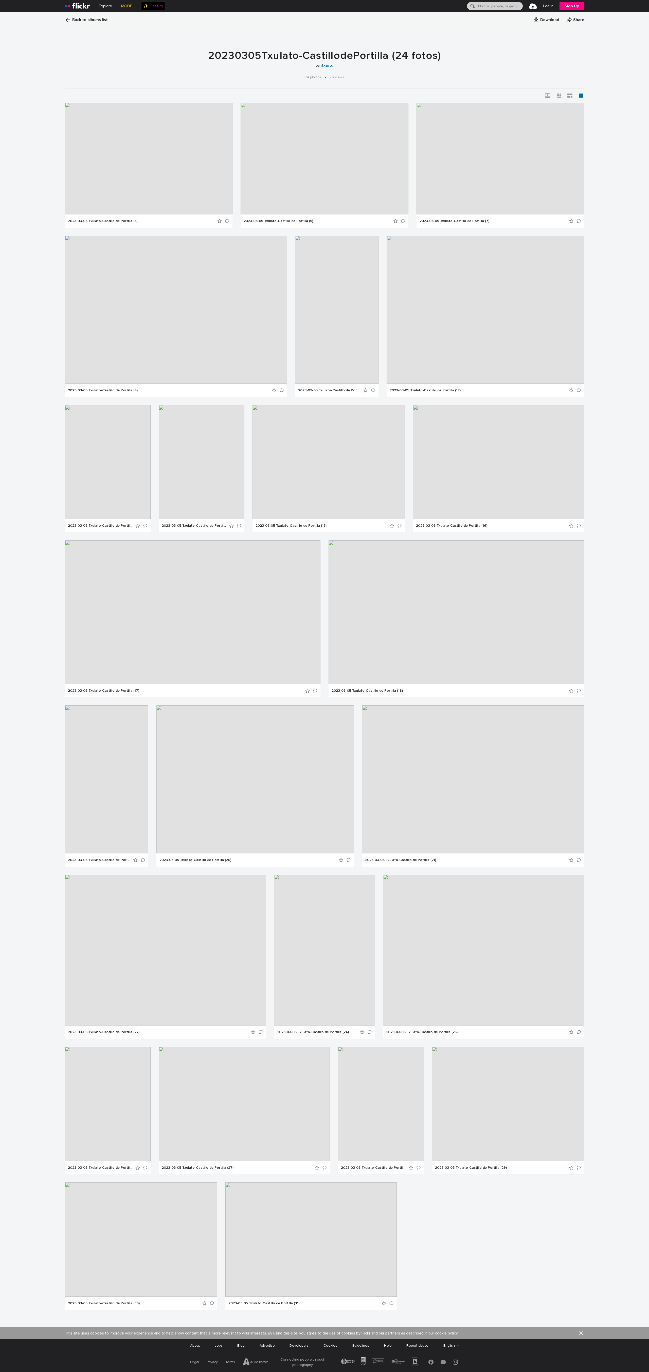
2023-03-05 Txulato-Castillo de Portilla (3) (102, 221)
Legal (194, 1362)
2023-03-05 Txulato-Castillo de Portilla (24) (313, 1032)
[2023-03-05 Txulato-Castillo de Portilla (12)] (485, 310)
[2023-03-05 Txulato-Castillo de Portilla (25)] (483, 950)
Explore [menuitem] (105, 6)
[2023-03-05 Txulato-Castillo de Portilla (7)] (500, 158)
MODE (126, 6)
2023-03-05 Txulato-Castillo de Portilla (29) (471, 1168)
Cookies (330, 1345)
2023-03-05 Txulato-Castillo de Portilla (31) (263, 1303)
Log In (548, 6)
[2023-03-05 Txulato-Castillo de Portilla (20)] (255, 779)
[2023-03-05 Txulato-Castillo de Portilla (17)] (192, 612)
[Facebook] (431, 1362)
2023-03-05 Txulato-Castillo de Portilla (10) (329, 390)
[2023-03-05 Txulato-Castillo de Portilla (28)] (381, 1104)
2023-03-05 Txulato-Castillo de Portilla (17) (103, 691)
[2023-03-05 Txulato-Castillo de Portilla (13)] (108, 462)
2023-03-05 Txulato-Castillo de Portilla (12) (425, 390)
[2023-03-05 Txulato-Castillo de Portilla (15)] (329, 462)
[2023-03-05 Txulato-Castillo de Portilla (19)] (106, 779)
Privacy (212, 1362)
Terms (230, 1362)
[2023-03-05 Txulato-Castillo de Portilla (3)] (148, 158)
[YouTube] (443, 1362)
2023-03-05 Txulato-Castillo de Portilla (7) (454, 221)
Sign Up (572, 6)
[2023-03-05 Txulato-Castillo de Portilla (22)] (165, 950)
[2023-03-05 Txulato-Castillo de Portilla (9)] (176, 310)
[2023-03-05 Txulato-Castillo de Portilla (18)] (456, 612)
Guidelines (360, 1345)
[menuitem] (153, 6)
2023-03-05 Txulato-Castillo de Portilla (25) (422, 1032)
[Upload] (533, 6)
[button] (546, 20)
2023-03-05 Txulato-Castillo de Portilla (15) (291, 526)
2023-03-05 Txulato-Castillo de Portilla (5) (278, 221)
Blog (241, 1345)
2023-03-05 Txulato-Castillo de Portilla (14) (194, 526)
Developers (299, 1345)
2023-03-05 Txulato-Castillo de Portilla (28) (373, 1168)
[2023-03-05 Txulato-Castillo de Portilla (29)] (508, 1104)
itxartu (327, 65)
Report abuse (417, 1345)
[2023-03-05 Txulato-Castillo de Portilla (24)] (324, 950)
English (449, 1346)
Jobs (219, 1345)
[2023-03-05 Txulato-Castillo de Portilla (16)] (498, 462)
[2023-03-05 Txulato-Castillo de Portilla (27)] (244, 1104)
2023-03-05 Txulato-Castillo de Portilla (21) (400, 860)
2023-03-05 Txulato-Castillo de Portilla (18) (367, 691)
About (195, 1345)
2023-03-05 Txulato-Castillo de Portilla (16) (451, 526)
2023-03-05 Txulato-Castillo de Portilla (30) (104, 1303)
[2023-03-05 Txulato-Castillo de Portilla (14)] (201, 462)
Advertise (267, 1345)
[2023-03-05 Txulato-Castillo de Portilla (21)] (473, 779)
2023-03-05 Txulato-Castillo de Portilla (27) (197, 1168)
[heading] (77, 6)
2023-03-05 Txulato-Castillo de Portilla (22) (103, 1032)
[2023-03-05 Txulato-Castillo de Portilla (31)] (311, 1239)
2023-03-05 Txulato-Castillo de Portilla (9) (103, 390)
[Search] (472, 6)
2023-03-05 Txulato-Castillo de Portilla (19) (99, 860)
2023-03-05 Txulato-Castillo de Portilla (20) (195, 860)
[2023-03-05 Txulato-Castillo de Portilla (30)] (141, 1239)
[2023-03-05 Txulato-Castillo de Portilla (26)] (108, 1104)
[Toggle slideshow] (548, 96)
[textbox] (500, 6)
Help (388, 1345)
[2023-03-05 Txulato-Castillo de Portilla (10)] (336, 310)
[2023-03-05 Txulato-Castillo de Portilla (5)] (324, 158)
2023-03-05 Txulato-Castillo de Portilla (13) (100, 526)
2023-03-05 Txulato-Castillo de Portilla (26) (100, 1168)
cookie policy (446, 1333)
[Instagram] (455, 1362)
